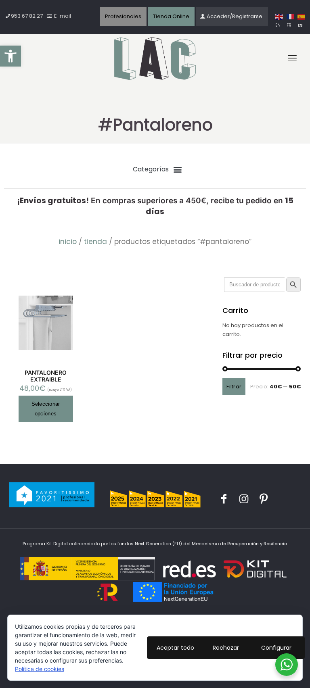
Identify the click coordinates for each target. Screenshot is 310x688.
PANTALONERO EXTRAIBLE (46, 376)
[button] (10, 56)
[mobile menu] (292, 58)
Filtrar (233, 386)
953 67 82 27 (27, 16)
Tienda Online (171, 16)
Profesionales (123, 16)
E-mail (62, 16)
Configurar (276, 648)
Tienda (95, 241)
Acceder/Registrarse (234, 16)
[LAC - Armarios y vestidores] (155, 58)
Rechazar (226, 648)
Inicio (68, 241)
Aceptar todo (175, 648)
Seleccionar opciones (45, 409)
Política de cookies (39, 668)
